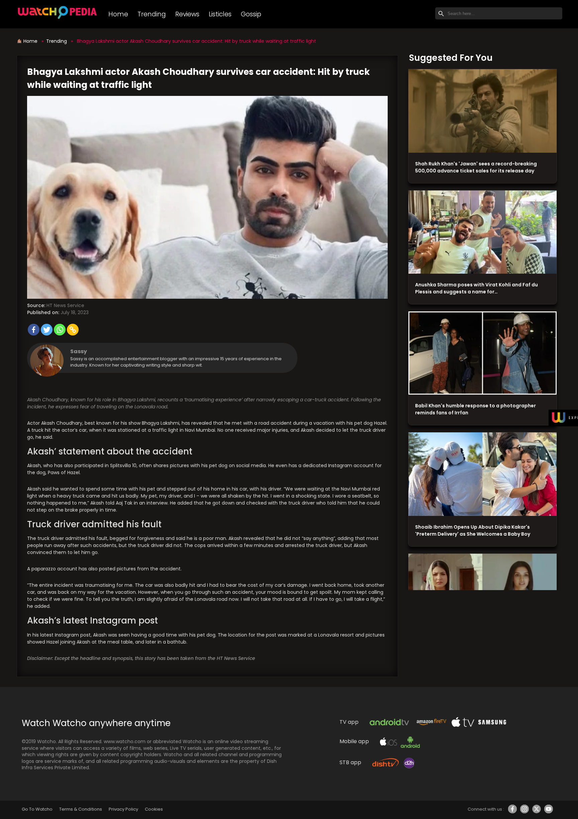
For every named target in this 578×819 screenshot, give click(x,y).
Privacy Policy (123, 809)
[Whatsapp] (60, 329)
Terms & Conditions (80, 809)
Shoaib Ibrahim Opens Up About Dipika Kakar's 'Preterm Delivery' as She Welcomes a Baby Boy (472, 530)
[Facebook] (33, 329)
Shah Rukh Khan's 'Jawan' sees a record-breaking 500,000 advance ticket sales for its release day (476, 167)
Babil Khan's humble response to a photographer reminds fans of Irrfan (475, 409)
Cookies (154, 809)
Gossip (251, 14)
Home (118, 14)
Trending (151, 14)
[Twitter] (47, 329)
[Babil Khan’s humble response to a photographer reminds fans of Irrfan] (482, 353)
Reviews (187, 14)
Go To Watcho (37, 809)
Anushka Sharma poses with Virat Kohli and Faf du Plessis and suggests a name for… (476, 288)
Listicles (220, 14)
